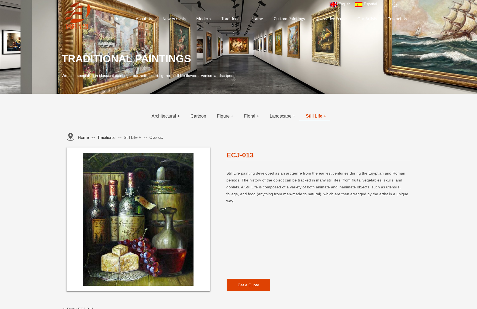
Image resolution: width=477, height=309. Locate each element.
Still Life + (316, 116)
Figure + (225, 116)
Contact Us (397, 19)
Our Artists (367, 19)
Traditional (231, 19)
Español (370, 4)
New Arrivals (174, 19)
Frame (257, 19)
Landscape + (282, 116)
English (344, 4)
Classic (156, 137)
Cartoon (198, 116)
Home (119, 19)
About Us (144, 19)
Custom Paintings (289, 19)
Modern (203, 19)
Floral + (251, 116)
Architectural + (166, 116)
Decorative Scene (331, 19)
